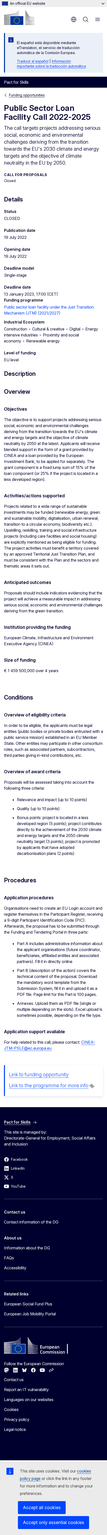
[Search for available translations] (91, 1086)
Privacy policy (16, 1419)
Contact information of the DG (31, 1221)
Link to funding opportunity (39, 1075)
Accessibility (15, 1267)
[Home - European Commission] (19, 17)
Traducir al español (33, 61)
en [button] (73, 19)
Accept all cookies (42, 1507)
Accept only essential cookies (53, 1522)
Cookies (11, 1409)
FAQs (9, 1257)
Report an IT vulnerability (26, 1389)
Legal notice (15, 1429)
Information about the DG (27, 1247)
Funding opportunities (27, 95)
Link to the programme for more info (48, 1085)
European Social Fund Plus (28, 1303)
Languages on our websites (29, 1399)
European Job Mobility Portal (30, 1313)
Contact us (14, 1379)
